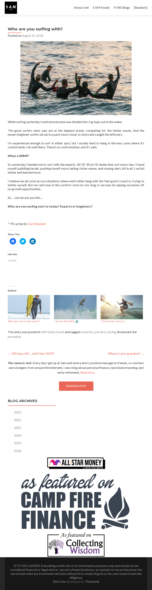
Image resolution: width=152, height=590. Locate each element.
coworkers (87, 332)
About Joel (81, 7)
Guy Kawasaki (37, 223)
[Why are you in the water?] (29, 307)
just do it (100, 332)
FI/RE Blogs (122, 7)
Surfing (111, 332)
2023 (17, 412)
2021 (17, 427)
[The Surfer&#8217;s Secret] (122, 307)
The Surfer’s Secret (113, 321)
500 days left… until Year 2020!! (31, 353)
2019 (17, 443)
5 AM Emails (101, 7)
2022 (17, 420)
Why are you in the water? (24, 321)
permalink (14, 336)
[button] (11, 8)
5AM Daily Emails (52, 332)
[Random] (140, 7)
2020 (17, 435)
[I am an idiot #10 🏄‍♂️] (75, 307)
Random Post (76, 386)
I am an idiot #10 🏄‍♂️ (66, 321)
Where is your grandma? (126, 353)
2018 (17, 451)
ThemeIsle (92, 581)
